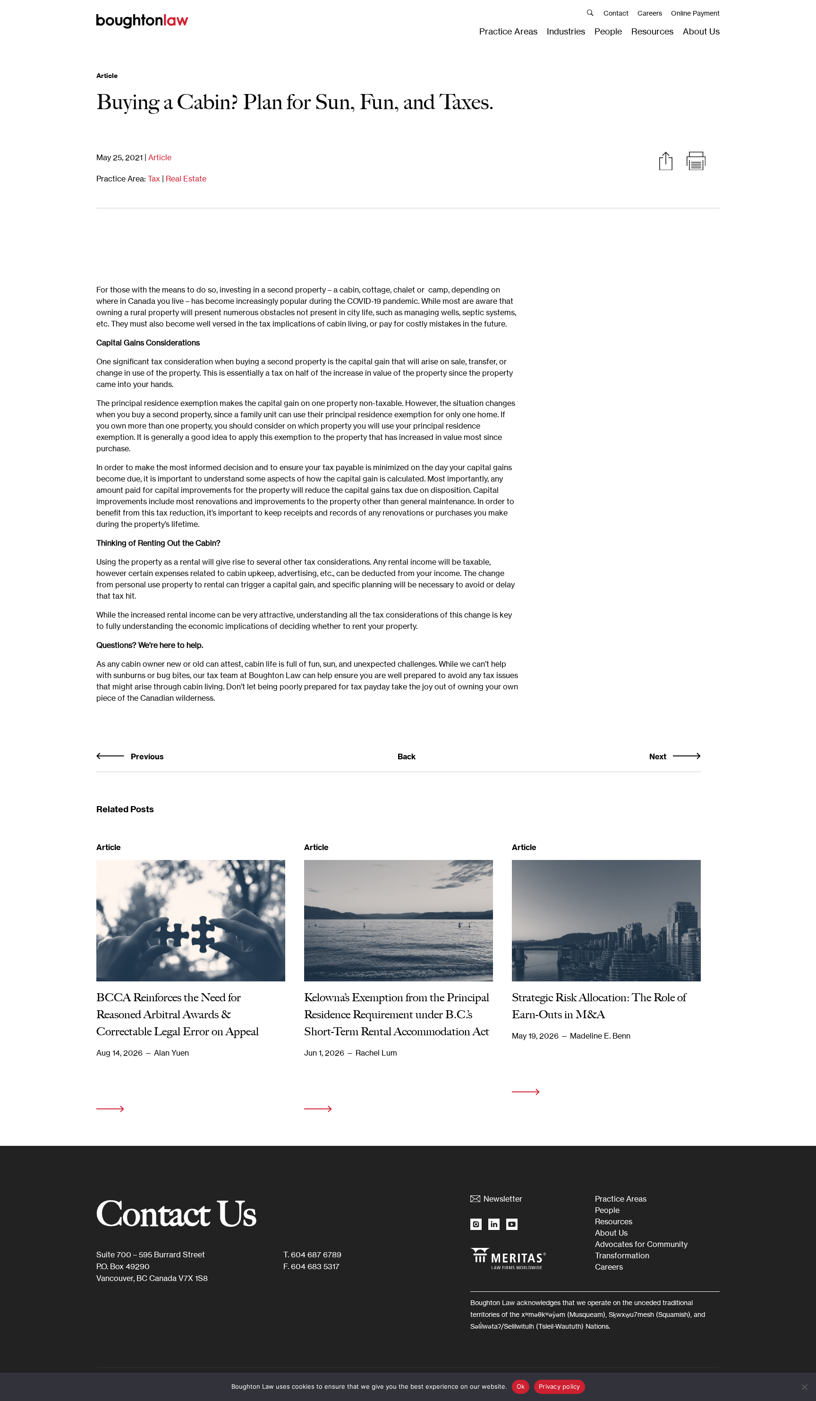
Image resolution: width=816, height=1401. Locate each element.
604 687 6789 (316, 1254)
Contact (616, 13)
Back (407, 756)
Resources (652, 31)
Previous (146, 756)
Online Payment (695, 13)
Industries (566, 31)
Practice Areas (508, 31)
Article (159, 157)
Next (658, 756)
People (608, 31)
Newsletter (503, 1198)
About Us (701, 31)
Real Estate (186, 178)
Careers (650, 13)
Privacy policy (559, 1386)
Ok (521, 1386)
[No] (804, 1387)
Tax (154, 178)
